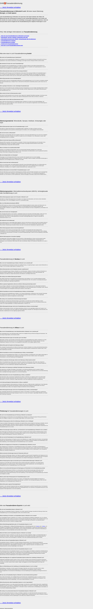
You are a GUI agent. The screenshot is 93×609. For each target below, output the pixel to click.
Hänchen (37, 526)
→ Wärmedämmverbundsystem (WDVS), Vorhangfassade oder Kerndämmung (18, 39)
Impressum (2, 608)
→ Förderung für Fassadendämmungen (9, 43)
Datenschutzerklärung (9, 608)
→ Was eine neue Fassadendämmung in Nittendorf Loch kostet (14, 35)
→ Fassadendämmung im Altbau (7, 42)
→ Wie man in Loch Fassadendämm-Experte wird (11, 45)
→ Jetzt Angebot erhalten (10, 7)
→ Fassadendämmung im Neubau (8, 40)
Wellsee (43, 526)
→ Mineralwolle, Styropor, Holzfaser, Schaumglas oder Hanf (14, 37)
